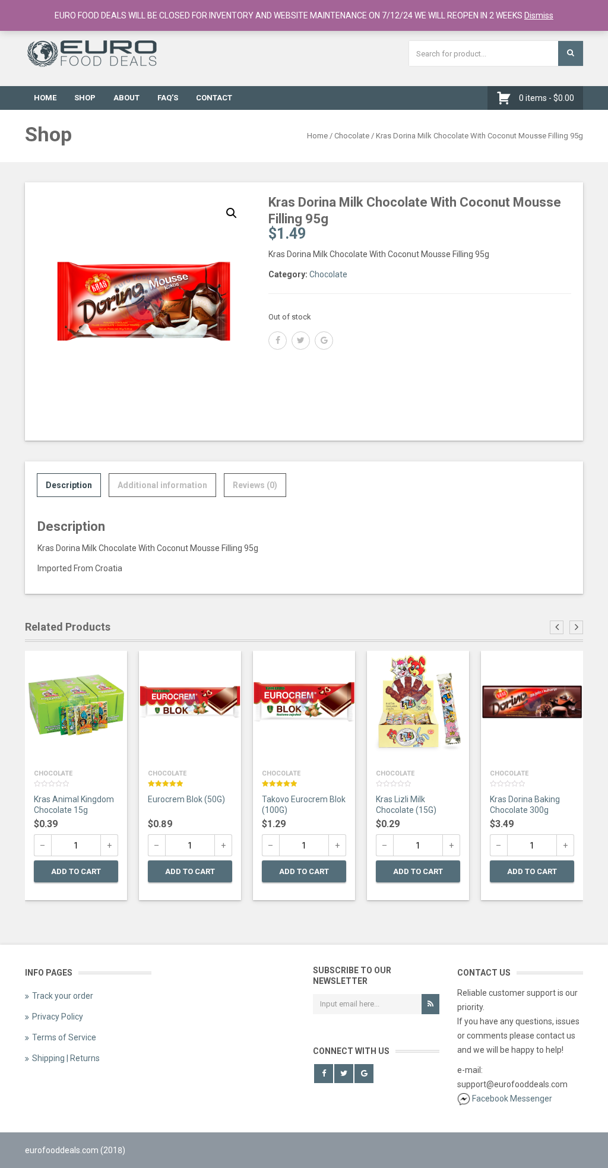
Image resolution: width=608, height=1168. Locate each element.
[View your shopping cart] (506, 98)
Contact (214, 97)
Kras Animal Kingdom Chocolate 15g (74, 805)
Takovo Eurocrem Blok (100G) (304, 805)
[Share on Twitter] (301, 340)
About (126, 97)
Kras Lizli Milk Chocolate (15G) (406, 805)
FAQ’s (167, 97)
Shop (85, 97)
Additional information (162, 485)
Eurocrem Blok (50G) (186, 799)
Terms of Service (64, 1037)
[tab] (69, 485)
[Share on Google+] (324, 340)
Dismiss (538, 15)
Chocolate (351, 135)
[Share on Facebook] (277, 340)
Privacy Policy (57, 1016)
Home (45, 97)
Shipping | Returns (66, 1058)
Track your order (62, 996)
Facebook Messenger (512, 1098)
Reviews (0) (255, 485)
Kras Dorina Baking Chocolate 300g (525, 805)
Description (69, 485)
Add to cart (76, 871)
